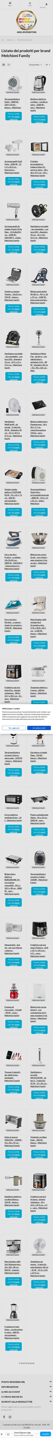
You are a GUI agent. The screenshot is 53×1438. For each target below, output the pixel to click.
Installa (45, 1434)
